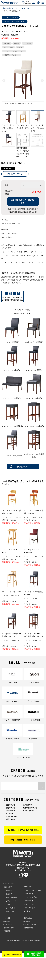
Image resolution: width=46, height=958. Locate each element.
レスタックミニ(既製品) (33, 398)
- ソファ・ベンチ (10, 901)
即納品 (19, 47)
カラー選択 (27, 43)
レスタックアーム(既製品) (34, 342)
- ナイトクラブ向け (30, 897)
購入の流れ (10, 813)
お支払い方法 (10, 811)
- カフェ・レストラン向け (32, 890)
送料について (27, 805)
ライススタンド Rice (11, 592)
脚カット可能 (8, 47)
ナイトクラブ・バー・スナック (14, 21)
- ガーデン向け (28, 904)
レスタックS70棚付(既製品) (12, 456)
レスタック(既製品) (12, 342)
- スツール (7, 905)
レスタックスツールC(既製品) (33, 426)
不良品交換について (30, 811)
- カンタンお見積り (30, 924)
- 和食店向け (27, 894)
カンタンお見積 (11, 816)
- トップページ (8, 883)
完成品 (16, 43)
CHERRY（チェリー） (11, 55)
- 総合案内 (26, 921)
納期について (10, 808)
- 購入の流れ (27, 918)
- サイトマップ (8, 924)
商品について (23, 466)
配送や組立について (30, 808)
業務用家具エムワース (10, 8)
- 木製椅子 (7, 890)
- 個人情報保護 (28, 928)
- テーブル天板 (9, 908)
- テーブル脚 (8, 912)
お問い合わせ (10, 819)
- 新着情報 (6, 921)
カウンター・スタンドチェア (13, 51)
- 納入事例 (26, 911)
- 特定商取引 (7, 931)
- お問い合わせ (8, 928)
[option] (23, 82)
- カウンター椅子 (10, 897)
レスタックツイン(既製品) (12, 398)
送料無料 (6, 43)
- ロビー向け (27, 901)
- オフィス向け (28, 908)
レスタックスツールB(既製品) (12, 426)
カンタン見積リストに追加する (22, 201)
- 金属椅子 (7, 894)
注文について (10, 805)
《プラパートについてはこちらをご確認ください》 (19, 273)
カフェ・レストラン (11, 17)
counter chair (25, 8)
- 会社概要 (6, 918)
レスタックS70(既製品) (12, 370)
